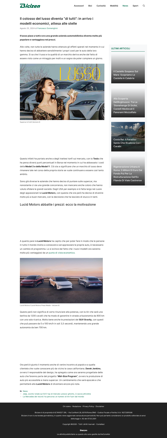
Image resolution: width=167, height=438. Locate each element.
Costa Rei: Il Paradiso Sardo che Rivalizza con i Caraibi (127, 143)
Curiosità (101, 6)
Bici (90, 6)
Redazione (76, 406)
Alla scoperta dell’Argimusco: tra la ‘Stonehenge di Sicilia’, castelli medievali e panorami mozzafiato (125, 105)
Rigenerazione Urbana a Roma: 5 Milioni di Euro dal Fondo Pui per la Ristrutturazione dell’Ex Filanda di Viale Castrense (127, 173)
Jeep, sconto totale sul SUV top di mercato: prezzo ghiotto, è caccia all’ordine (57, 394)
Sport (135, 6)
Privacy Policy (88, 406)
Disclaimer (100, 406)
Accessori (79, 6)
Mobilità (114, 6)
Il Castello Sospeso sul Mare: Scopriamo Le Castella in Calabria (125, 75)
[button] (144, 5)
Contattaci (100, 424)
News (125, 6)
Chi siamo (67, 406)
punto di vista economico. (62, 252)
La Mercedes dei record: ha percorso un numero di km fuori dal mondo (53, 396)
